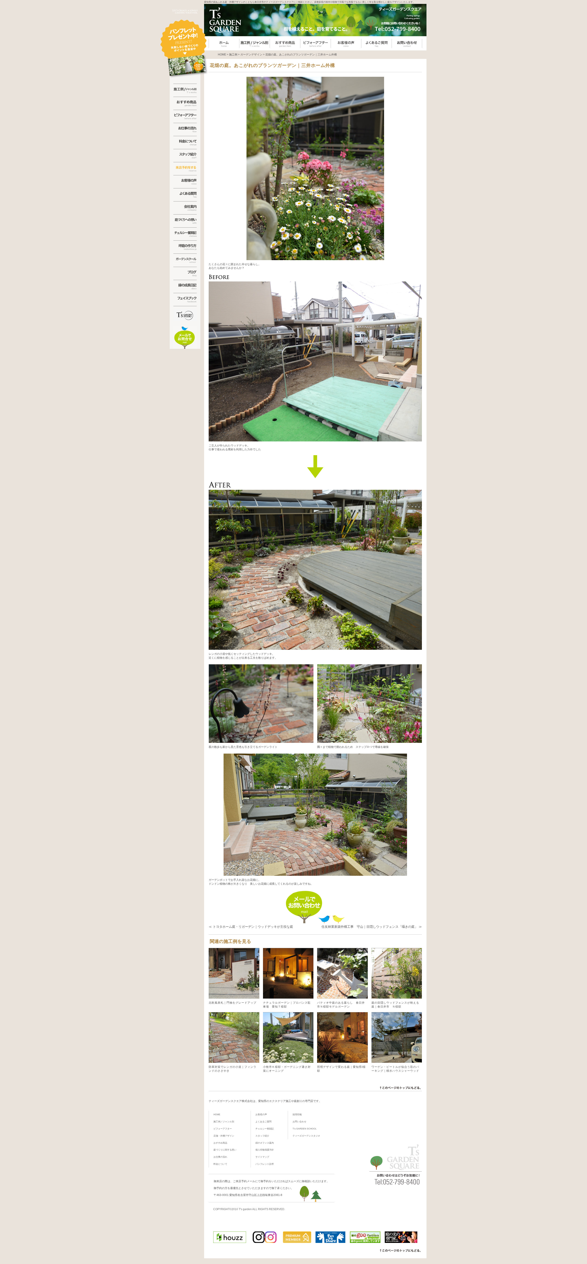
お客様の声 (261, 1114)
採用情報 (297, 1114)
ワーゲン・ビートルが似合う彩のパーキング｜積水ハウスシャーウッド (395, 1068)
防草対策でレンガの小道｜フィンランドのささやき (232, 1068)
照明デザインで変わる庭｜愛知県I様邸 (341, 1068)
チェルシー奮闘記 (264, 1128)
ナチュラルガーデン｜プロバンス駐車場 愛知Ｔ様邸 (287, 1004)
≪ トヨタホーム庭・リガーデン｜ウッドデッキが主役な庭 (251, 926)
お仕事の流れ (220, 1157)
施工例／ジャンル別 (223, 1121)
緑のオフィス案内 (264, 1143)
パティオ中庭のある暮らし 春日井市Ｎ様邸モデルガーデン (341, 1004)
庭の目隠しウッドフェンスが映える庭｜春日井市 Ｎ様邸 (395, 1004)
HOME (216, 1114)
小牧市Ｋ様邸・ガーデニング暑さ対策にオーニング (287, 1068)
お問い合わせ (299, 1121)
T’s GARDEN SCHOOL (305, 1128)
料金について (220, 1164)
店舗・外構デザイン (223, 1136)
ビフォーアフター (222, 1128)
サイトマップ (262, 1157)
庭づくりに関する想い (224, 1149)
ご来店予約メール (244, 1181)
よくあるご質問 (263, 1121)
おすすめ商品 (220, 1143)
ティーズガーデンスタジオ (306, 1136)
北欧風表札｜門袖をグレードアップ (232, 1002)
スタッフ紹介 (262, 1136)
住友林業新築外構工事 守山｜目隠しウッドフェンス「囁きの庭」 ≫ (371, 926)
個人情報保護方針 (264, 1149)
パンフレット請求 (264, 1164)
